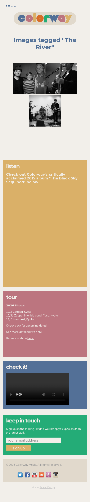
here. (39, 331)
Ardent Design (47, 487)
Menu (15, 6)
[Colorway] (45, 18)
